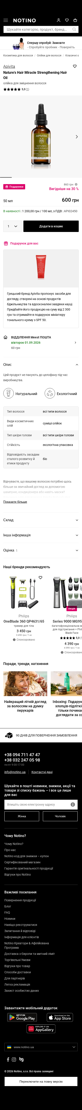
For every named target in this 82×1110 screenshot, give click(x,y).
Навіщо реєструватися (20, 925)
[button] (5, 21)
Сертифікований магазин (22, 862)
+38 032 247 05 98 (22, 760)
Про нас (10, 850)
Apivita (9, 66)
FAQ (7, 912)
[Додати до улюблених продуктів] (75, 66)
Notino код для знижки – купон (26, 856)
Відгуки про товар (17, 966)
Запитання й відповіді (19, 931)
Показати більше (15, 501)
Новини (9, 918)
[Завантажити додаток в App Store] (60, 1017)
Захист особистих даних (21, 990)
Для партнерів (14, 978)
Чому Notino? (13, 844)
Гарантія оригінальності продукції (28, 868)
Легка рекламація (17, 984)
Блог (7, 906)
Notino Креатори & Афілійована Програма (26, 945)
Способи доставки (17, 972)
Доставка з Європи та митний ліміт (29, 954)
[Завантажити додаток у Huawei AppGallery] (41, 1028)
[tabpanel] (41, 442)
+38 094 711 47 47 (22, 754)
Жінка (22, 816)
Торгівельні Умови (17, 960)
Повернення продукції (20, 900)
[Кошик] (75, 20)
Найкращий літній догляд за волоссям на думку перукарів (25, 706)
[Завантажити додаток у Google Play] (22, 1017)
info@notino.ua (15, 772)
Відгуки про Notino (17, 874)
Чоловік (60, 816)
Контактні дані (41, 772)
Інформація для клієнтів (21, 937)
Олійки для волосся (49, 55)
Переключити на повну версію (41, 1081)
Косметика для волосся (18, 55)
